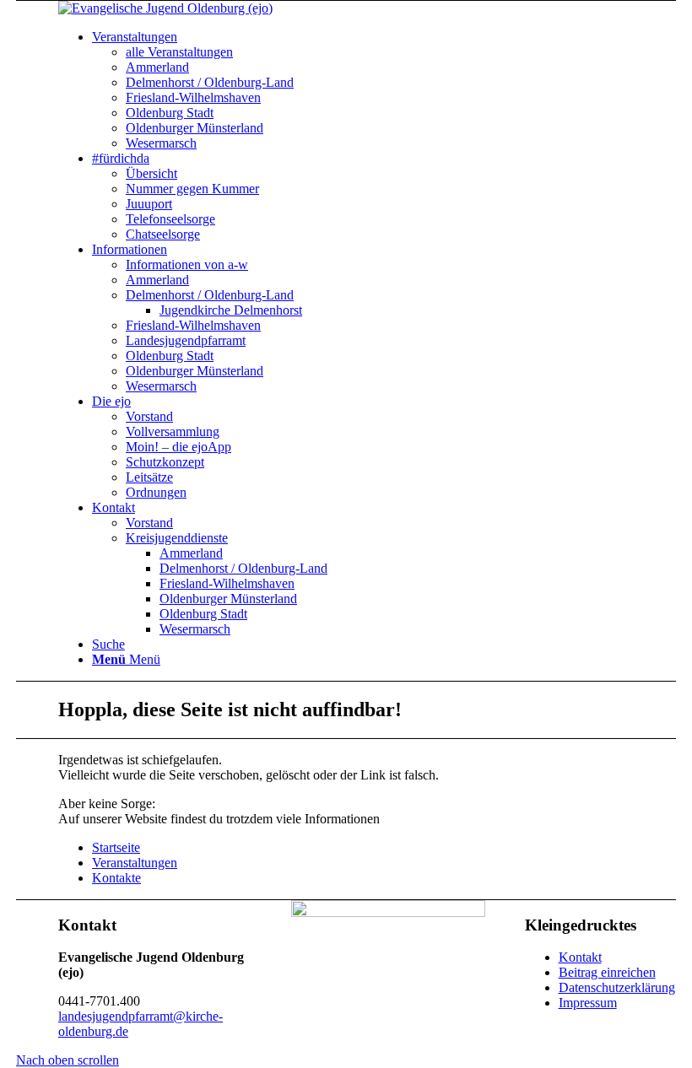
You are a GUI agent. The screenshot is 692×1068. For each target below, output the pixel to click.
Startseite (116, 847)
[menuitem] (134, 37)
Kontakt (580, 957)
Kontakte (116, 878)
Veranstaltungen (134, 862)
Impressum (588, 1002)
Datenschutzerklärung (617, 987)
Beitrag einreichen (607, 972)
